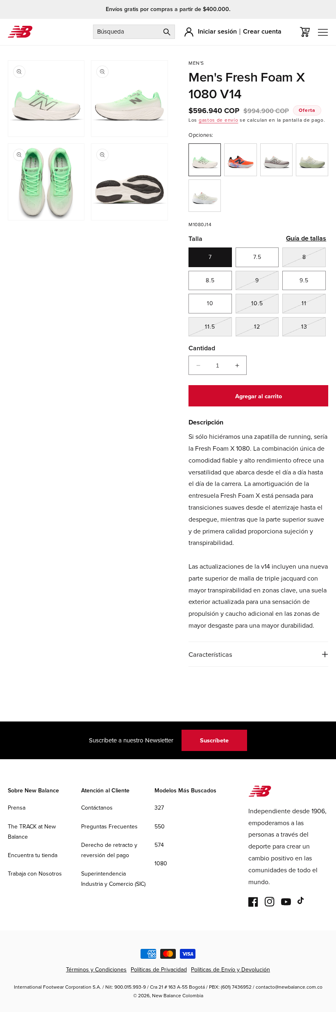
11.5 (218, 329)
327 (159, 807)
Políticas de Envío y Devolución (230, 969)
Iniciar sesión (217, 31)
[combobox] (134, 32)
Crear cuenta (262, 31)
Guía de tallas (306, 238)
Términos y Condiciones (96, 969)
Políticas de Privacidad (159, 969)
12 (266, 329)
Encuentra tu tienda (32, 855)
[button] (305, 32)
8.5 (210, 280)
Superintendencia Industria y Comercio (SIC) (113, 878)
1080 (160, 863)
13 (313, 329)
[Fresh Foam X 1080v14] (276, 159)
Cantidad (201, 348)
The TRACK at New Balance (32, 831)
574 (159, 845)
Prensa (16, 807)
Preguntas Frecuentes (109, 826)
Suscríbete (214, 740)
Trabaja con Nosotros (35, 873)
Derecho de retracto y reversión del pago (109, 850)
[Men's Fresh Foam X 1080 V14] (204, 159)
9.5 (304, 280)
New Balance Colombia (177, 995)
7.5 (257, 257)
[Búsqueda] (167, 32)
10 (210, 303)
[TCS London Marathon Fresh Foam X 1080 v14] (240, 159)
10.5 (265, 306)
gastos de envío (218, 119)
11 (314, 306)
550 (159, 826)
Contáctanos (97, 807)
